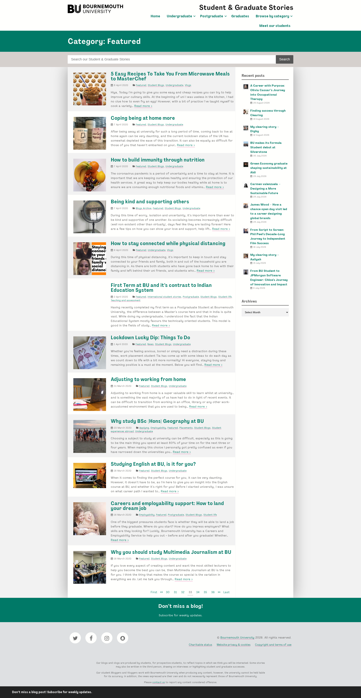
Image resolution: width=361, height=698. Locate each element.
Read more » (143, 106)
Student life (225, 296)
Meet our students (274, 26)
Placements (186, 427)
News (150, 344)
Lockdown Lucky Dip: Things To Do (150, 337)
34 (197, 592)
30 (168, 592)
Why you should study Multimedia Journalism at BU (171, 552)
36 (213, 592)
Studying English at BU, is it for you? (153, 464)
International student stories (164, 296)
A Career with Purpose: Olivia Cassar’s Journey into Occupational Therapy (267, 92)
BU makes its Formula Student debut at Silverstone (266, 147)
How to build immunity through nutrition (158, 160)
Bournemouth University (96, 9)
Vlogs (188, 85)
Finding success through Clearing (268, 113)
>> (219, 592)
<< (161, 592)
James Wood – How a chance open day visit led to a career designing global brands (268, 211)
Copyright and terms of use (273, 644)
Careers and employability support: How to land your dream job (167, 505)
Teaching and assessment (125, 300)
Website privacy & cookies (233, 644)
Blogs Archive (143, 208)
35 (205, 592)
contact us (158, 682)
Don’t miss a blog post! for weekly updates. (52, 692)
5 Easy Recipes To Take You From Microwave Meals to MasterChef (170, 76)
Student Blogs (156, 85)
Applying (144, 427)
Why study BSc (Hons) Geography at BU (157, 421)
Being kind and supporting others (150, 201)
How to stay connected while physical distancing (168, 243)
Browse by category (272, 16)
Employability (158, 427)
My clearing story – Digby (264, 129)
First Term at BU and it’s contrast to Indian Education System (161, 287)
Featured (141, 85)
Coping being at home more (143, 118)
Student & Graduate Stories (246, 7)
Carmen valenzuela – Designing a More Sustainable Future (265, 188)
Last (226, 592)
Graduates (240, 16)
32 (182, 592)
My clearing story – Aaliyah (264, 257)
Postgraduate (211, 16)
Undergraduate (179, 16)
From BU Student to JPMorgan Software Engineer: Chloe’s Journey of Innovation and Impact (269, 277)
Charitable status (200, 644)
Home (155, 16)
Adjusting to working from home (148, 379)
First (154, 592)
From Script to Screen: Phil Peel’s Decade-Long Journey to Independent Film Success (267, 236)
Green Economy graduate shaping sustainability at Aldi (268, 168)
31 (175, 592)
